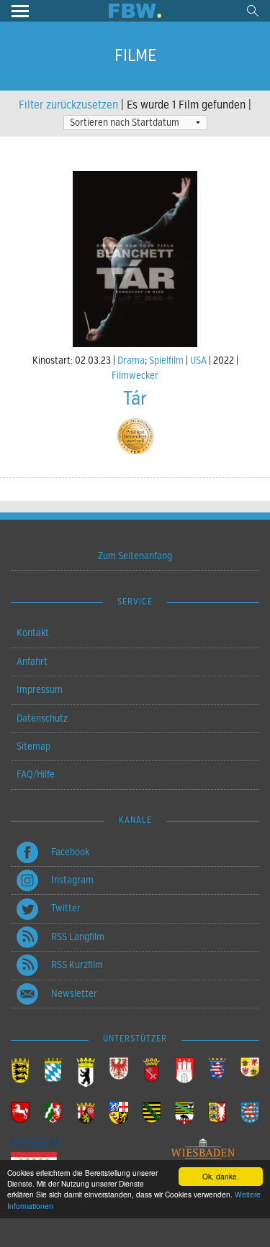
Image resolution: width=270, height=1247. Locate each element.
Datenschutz (42, 718)
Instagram (72, 880)
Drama (131, 360)
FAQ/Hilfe (36, 774)
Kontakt (33, 633)
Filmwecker (135, 375)
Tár (135, 398)
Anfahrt (32, 661)
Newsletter (74, 994)
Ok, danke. (220, 1176)
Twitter (66, 908)
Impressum (40, 690)
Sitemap (33, 746)
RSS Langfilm (77, 937)
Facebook (70, 852)
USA (198, 360)
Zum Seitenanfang (135, 556)
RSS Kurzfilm (77, 965)
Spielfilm (166, 360)
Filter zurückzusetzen (68, 105)
